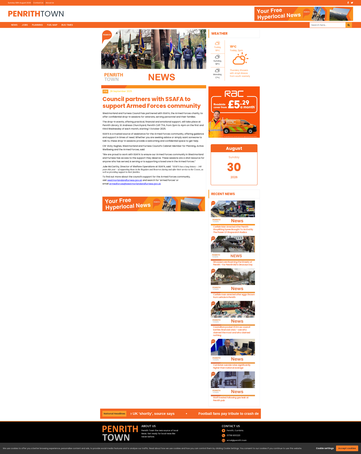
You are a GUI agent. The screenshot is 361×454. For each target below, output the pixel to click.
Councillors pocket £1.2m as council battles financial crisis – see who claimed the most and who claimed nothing (231, 331)
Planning (37, 24)
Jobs (25, 24)
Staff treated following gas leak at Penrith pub (230, 399)
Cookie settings (325, 448)
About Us (50, 3)
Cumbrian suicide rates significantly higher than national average (231, 366)
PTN (105, 91)
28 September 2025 (121, 91)
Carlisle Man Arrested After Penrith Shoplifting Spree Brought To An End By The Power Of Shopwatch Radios (233, 229)
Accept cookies (347, 448)
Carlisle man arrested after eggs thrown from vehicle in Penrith (234, 296)
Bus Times (67, 24)
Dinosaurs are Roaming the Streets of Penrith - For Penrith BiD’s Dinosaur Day (232, 263)
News (14, 24)
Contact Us (38, 3)
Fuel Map (52, 24)
